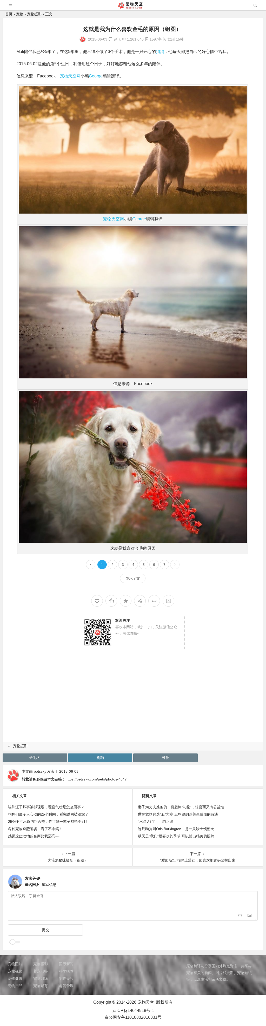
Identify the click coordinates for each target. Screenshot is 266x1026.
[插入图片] (249, 916)
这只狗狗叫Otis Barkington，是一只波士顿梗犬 (176, 829)
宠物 (19, 14)
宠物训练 (40, 978)
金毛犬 (34, 758)
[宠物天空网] (133, 7)
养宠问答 (40, 971)
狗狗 (160, 51)
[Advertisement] (133, 701)
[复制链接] (154, 601)
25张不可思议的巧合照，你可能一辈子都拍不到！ (48, 821)
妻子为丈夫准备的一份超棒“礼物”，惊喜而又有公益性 (181, 807)
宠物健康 (15, 978)
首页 (8, 14)
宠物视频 (15, 971)
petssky (40, 771)
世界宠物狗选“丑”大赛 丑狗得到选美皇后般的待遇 (178, 814)
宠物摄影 (34, 14)
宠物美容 (66, 978)
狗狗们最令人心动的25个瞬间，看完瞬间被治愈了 (48, 814)
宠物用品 (15, 986)
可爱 (165, 758)
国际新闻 (66, 964)
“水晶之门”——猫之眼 (155, 821)
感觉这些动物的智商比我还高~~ (33, 836)
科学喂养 (66, 971)
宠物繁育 (40, 986)
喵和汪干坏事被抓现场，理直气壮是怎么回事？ (46, 807)
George (96, 76)
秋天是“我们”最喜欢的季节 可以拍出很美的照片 (176, 836)
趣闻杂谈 (66, 986)
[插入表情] (240, 916)
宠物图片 (15, 964)
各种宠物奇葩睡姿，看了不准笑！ (35, 829)
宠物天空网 (70, 76)
